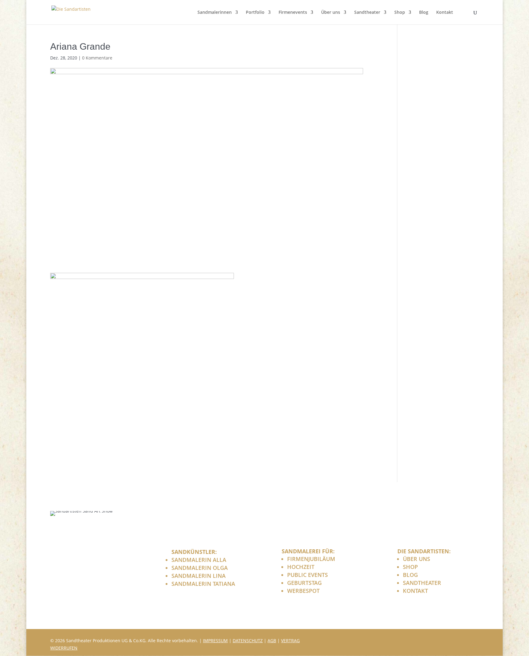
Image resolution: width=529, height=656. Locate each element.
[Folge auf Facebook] (443, 640)
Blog (423, 12)
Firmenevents (293, 12)
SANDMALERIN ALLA (198, 559)
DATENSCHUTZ (248, 640)
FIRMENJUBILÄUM (311, 559)
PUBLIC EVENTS (307, 574)
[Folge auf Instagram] (458, 640)
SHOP (410, 566)
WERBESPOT (303, 590)
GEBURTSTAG (304, 582)
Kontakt (444, 12)
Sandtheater (367, 12)
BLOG (410, 574)
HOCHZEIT (300, 566)
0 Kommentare (97, 58)
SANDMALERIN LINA (198, 575)
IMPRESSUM (215, 640)
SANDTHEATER (422, 582)
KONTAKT (415, 590)
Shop (399, 12)
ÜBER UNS (416, 559)
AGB (272, 640)
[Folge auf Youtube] (473, 640)
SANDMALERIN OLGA (199, 567)
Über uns (330, 12)
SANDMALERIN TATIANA (203, 583)
